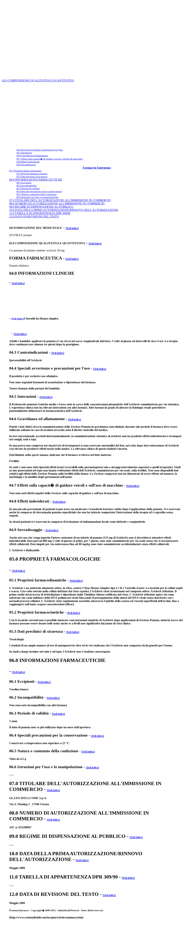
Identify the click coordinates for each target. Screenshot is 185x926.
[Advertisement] (92, 9)
